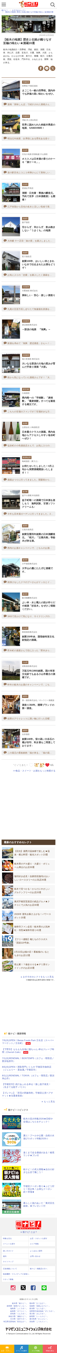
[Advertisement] (28, 804)
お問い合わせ (35, 1256)
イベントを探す (21, 1351)
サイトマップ (8, 1262)
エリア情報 (36, 1351)
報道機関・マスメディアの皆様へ (16, 1274)
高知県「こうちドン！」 (39, 1321)
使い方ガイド (8, 1251)
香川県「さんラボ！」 (38, 1314)
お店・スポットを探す (7, 1351)
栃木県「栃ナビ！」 (20, 1303)
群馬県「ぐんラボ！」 (19, 1314)
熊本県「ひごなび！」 (38, 1303)
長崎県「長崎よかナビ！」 (39, 1306)
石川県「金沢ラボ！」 (19, 1319)
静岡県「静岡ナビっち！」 (17, 1306)
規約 (4, 1256)
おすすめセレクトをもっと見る (38, 976)
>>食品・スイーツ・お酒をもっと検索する (34, 770)
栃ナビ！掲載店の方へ (38, 1269)
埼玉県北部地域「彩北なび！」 (15, 1321)
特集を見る (50, 1351)
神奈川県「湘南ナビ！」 (18, 1316)
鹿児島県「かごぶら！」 (39, 1319)
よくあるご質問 (36, 1251)
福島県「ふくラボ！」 (19, 1308)
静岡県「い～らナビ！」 (39, 1316)
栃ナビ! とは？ (30, 1232)
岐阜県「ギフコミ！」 (19, 1311)
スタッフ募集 (8, 1279)
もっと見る (49, 1101)
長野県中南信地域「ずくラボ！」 (42, 1311)
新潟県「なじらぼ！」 (38, 1308)
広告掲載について (10, 1269)
